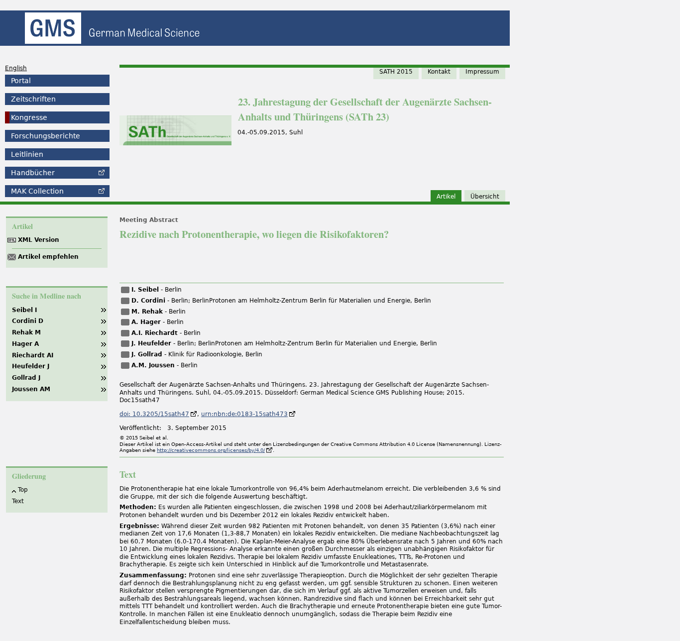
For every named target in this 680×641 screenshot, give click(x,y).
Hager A (25, 343)
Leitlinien (27, 154)
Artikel (446, 196)
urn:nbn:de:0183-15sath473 (244, 414)
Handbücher (33, 173)
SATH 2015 (396, 71)
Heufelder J (30, 366)
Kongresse (29, 117)
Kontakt (439, 71)
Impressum (482, 71)
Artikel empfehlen (48, 256)
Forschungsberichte (45, 136)
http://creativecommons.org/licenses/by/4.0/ (211, 450)
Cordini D (27, 321)
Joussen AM (31, 389)
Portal (21, 81)
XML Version (38, 239)
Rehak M (26, 332)
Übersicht (484, 196)
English (16, 68)
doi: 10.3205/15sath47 (154, 414)
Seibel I (24, 310)
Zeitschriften (33, 99)
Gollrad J (26, 377)
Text (18, 501)
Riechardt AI (32, 355)
